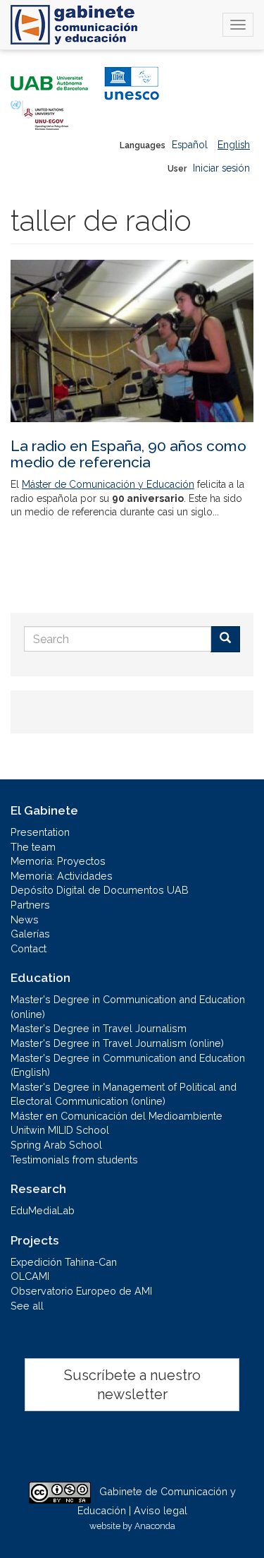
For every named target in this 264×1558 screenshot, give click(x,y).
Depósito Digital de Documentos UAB (100, 890)
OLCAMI (30, 1276)
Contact (28, 948)
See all (27, 1306)
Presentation (40, 832)
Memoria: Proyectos (58, 861)
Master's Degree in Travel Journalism (99, 1028)
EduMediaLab (43, 1210)
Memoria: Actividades (62, 876)
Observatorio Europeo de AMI (81, 1291)
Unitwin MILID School (60, 1130)
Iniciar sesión (221, 168)
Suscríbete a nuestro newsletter (132, 1385)
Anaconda (154, 1526)
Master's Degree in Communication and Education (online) (128, 1006)
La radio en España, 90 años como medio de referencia (128, 454)
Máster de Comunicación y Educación (108, 484)
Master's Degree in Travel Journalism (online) (117, 1043)
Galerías (30, 934)
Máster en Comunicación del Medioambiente (116, 1116)
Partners (30, 905)
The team (33, 847)
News (25, 919)
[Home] (74, 24)
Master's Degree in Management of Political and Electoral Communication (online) (124, 1094)
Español (190, 144)
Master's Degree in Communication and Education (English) (128, 1065)
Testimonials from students (74, 1159)
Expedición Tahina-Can (64, 1262)
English (234, 144)
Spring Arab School (56, 1145)
